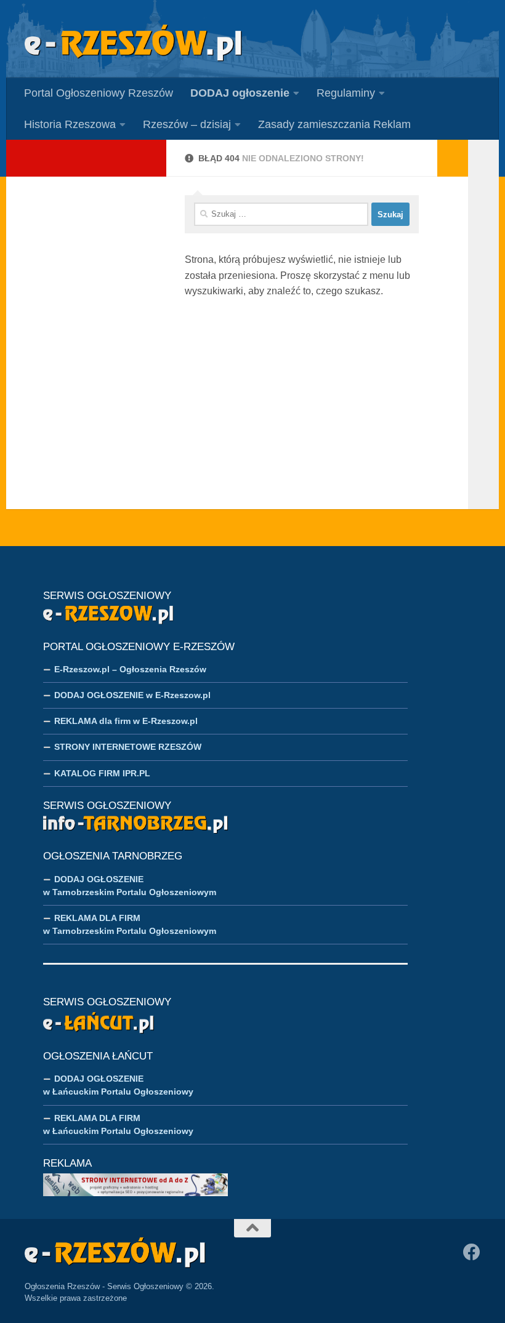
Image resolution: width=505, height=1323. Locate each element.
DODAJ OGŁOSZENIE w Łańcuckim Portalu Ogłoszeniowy (118, 1085)
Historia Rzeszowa (70, 124)
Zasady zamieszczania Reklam (334, 124)
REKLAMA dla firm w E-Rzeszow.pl (126, 721)
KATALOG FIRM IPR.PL (102, 773)
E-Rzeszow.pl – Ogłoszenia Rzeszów (130, 669)
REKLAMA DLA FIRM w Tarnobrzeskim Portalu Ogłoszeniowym (129, 924)
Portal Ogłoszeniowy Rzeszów (98, 93)
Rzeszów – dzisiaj (187, 124)
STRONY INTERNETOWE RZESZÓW (127, 747)
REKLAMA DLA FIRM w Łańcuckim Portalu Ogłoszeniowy (118, 1124)
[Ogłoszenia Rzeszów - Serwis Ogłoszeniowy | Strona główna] (133, 43)
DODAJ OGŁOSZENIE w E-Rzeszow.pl (132, 695)
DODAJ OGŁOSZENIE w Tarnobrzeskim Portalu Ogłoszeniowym (129, 885)
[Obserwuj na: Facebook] (471, 1252)
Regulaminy (346, 93)
